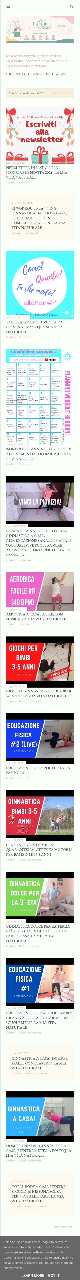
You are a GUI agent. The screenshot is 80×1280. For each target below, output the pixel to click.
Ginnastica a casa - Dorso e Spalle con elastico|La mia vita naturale (40, 1063)
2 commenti (25, 337)
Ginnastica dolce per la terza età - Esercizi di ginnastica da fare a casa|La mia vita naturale (38, 933)
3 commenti (25, 182)
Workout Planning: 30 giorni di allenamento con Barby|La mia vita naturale (38, 454)
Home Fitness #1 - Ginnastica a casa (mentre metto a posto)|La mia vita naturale (38, 1150)
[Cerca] (72, 5)
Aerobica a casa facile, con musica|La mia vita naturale (36, 616)
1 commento (25, 624)
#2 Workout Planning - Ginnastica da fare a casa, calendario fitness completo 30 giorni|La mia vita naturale (39, 218)
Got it (54, 1275)
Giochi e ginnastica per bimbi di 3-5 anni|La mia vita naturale (38, 693)
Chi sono (13, 74)
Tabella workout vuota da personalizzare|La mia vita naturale (34, 327)
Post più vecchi (64, 1227)
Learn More (33, 1275)
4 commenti (31, 232)
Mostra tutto (60, 93)
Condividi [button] (11, 182)
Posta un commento (30, 701)
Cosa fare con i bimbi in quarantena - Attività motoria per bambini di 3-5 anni (39, 849)
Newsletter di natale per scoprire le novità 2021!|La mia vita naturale (37, 172)
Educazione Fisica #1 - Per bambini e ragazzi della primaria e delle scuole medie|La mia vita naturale (39, 1020)
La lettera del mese (38, 74)
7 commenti (25, 464)
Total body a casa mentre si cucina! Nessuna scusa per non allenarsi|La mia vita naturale (38, 1193)
